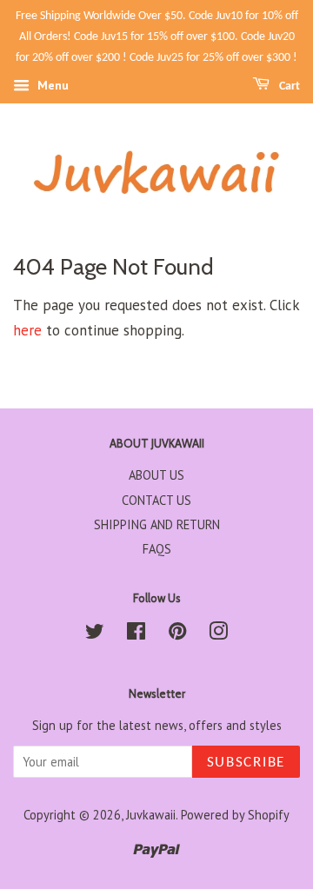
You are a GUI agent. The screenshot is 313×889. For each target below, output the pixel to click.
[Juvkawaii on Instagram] (218, 634)
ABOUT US (156, 475)
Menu (51, 86)
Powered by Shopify (235, 814)
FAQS (157, 549)
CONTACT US (156, 500)
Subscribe (246, 762)
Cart (288, 86)
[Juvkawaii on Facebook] (136, 634)
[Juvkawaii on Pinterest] (177, 634)
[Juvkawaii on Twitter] (94, 634)
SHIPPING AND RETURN (157, 524)
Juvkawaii (151, 814)
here (27, 330)
